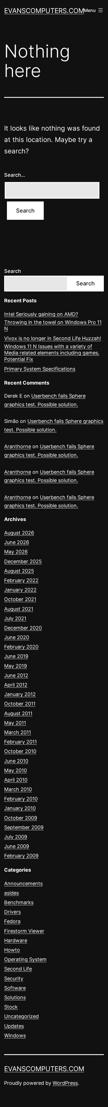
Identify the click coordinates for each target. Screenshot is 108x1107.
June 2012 (16, 675)
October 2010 (20, 751)
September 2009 (23, 827)
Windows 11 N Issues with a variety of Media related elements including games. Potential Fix (51, 352)
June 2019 (16, 656)
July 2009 (15, 837)
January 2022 (20, 590)
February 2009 (21, 856)
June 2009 (16, 846)
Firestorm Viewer (24, 931)
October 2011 (19, 704)
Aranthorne (17, 446)
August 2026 (19, 533)
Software (15, 988)
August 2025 (19, 571)
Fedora (12, 921)
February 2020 (21, 647)
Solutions (15, 997)
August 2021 (18, 609)
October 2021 (20, 599)
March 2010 (18, 789)
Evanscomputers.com (44, 11)
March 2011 (17, 732)
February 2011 (20, 742)
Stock (11, 1007)
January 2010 (20, 808)
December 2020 (23, 628)
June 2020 (16, 637)
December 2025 (23, 561)
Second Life (18, 969)
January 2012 (20, 694)
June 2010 (16, 761)
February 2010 (21, 799)
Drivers (12, 912)
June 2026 (16, 542)
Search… (14, 175)
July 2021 (15, 618)
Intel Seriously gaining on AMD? (41, 314)
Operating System (25, 959)
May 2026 (16, 552)
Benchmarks (19, 902)
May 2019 (15, 666)
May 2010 (15, 770)
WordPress (65, 1083)
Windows (15, 1035)
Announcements (23, 883)
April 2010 (15, 780)
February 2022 (21, 580)
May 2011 (15, 723)
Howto (12, 950)
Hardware (15, 940)
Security (13, 978)
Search (12, 271)
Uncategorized (21, 1016)
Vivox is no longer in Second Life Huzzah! (52, 338)
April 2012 (15, 685)
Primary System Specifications (39, 369)
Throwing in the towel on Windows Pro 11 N (53, 325)
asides (11, 893)
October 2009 (20, 818)
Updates (14, 1026)
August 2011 (18, 713)
